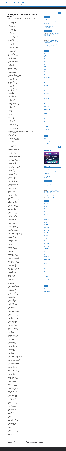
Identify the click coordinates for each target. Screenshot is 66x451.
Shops (14, 7)
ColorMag (23, 449)
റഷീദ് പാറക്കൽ (46, 23)
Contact (40, 7)
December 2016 (47, 95)
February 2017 (46, 91)
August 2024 (46, 55)
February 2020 (46, 69)
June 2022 (46, 58)
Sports (45, 124)
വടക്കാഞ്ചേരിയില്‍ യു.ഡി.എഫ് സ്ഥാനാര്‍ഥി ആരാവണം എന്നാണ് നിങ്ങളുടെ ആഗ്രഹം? (51, 41)
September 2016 (47, 99)
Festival (45, 118)
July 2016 (45, 103)
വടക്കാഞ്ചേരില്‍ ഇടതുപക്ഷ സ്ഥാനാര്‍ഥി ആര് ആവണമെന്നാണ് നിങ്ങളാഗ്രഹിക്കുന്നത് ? (52, 34)
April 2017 (46, 88)
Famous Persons (47, 116)
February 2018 (46, 75)
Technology (46, 126)
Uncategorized (46, 131)
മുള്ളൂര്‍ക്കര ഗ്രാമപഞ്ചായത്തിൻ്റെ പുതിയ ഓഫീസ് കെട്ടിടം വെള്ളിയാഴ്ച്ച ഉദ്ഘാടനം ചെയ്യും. (34, 442)
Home (7, 7)
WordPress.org (46, 143)
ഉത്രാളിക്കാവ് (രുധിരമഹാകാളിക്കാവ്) (53, 47)
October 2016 (46, 98)
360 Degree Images (47, 261)
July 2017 (45, 83)
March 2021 (46, 64)
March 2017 (46, 90)
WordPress (28, 449)
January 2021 (46, 67)
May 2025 (46, 53)
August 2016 (46, 101)
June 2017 (46, 85)
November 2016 (47, 96)
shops (45, 123)
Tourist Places (46, 129)
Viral (45, 132)
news (45, 269)
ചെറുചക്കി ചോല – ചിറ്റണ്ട (48, 174)
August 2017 (46, 82)
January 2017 (46, 93)
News (11, 7)
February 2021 (46, 66)
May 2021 (46, 61)
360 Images (31, 7)
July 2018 (45, 72)
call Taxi (25, 7)
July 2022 (45, 56)
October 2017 (46, 79)
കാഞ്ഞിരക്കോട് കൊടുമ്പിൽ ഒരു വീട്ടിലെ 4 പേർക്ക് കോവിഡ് (14, 441)
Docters (35, 7)
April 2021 (46, 63)
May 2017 (46, 87)
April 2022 (46, 59)
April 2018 (46, 74)
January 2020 (46, 71)
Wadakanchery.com (15, 2)
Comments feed (47, 141)
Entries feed (46, 140)
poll (45, 121)
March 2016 (46, 104)
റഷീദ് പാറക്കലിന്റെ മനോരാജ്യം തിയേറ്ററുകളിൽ (52, 21)
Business (45, 113)
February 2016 (46, 106)
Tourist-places (20, 7)
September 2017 (47, 80)
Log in (45, 138)
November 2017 (47, 77)
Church (45, 115)
